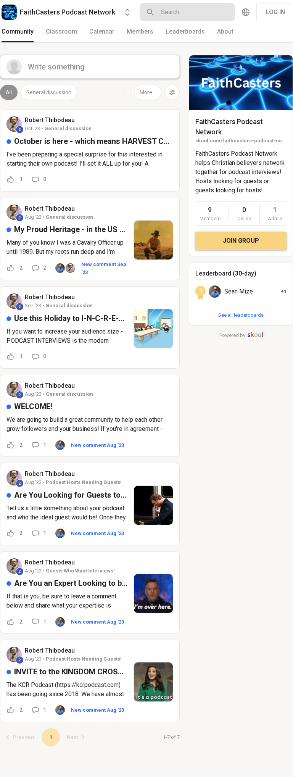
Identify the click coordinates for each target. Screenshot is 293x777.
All (9, 92)
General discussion (48, 92)
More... (148, 92)
